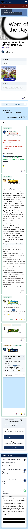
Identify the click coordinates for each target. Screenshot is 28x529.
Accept (14, 519)
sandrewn (9, 131)
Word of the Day (19, 51)
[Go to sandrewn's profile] (4, 132)
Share (7, 104)
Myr (13, 51)
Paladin (9, 300)
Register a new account (14, 437)
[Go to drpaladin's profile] (4, 328)
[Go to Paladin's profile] (4, 301)
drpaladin (9, 328)
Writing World (6, 10)
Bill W (8, 179)
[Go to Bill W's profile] (4, 180)
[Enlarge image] (8, 73)
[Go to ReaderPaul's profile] (25, 490)
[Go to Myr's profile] (2, 51)
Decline (14, 522)
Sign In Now (14, 447)
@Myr (13, 309)
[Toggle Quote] (3, 59)
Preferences (14, 525)
